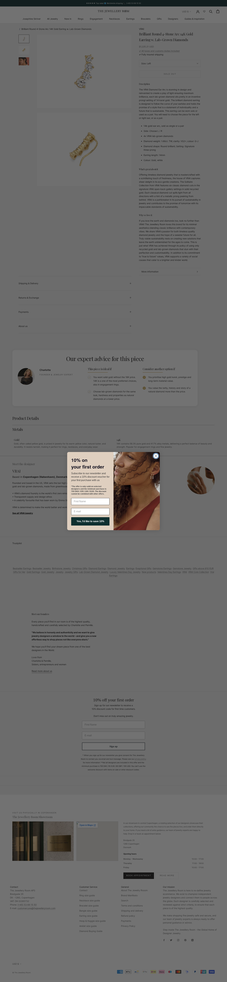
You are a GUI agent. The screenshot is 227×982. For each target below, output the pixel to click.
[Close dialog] (156, 456)
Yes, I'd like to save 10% (90, 521)
